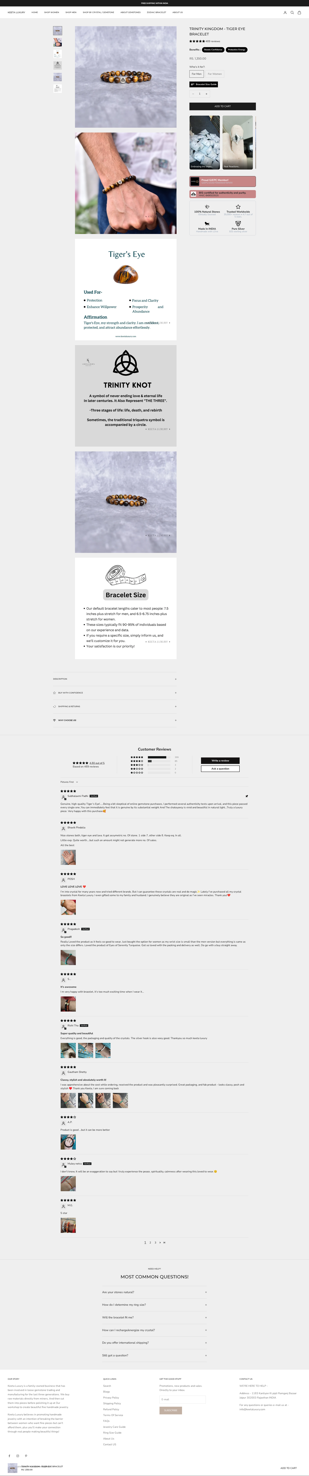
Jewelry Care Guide (114, 1427)
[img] (68, 791)
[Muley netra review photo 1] (68, 1183)
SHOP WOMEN (51, 12)
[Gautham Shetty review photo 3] (103, 1100)
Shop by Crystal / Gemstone (98, 12)
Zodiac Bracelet (156, 12)
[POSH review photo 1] (68, 907)
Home (35, 12)
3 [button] (155, 1242)
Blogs (106, 1391)
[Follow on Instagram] (17, 1456)
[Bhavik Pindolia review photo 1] (68, 857)
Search (107, 1386)
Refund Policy (111, 1409)
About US (178, 12)
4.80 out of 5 (97, 763)
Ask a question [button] (220, 768)
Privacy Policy (111, 1397)
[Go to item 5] (57, 77)
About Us (108, 1438)
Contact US (109, 1444)
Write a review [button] (220, 760)
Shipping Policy (112, 1403)
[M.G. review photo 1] (68, 1225)
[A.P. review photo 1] (68, 1142)
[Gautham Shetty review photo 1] (68, 1100)
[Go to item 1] (57, 30)
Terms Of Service (113, 1415)
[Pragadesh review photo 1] (68, 957)
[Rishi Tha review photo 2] (85, 1050)
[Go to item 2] (57, 42)
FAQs (106, 1421)
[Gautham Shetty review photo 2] (85, 1100)
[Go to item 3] (57, 53)
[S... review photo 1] (68, 1004)
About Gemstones (130, 12)
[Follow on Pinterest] (26, 1456)
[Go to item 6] (57, 88)
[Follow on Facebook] (9, 1456)
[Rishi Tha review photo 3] (103, 1050)
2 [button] (150, 1242)
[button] (197, 41)
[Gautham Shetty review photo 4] (120, 1100)
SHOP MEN (71, 12)
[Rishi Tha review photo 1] (68, 1050)
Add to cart (223, 106)
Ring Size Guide (112, 1433)
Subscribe (170, 1410)
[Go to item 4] (57, 65)
